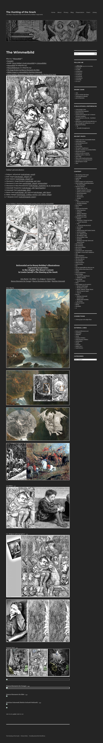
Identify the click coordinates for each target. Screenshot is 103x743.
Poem (88, 12)
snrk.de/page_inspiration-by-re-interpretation (44, 185)
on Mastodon (78, 71)
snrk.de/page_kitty (24, 190)
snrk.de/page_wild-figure (42, 192)
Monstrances (80, 196)
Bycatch (77, 294)
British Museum (79, 113)
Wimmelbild (17, 59)
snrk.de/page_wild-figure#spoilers (33, 188)
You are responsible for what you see (84, 267)
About (59, 12)
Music (77, 282)
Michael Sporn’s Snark (81, 161)
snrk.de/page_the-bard (23, 192)
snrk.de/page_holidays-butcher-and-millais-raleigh (34, 194)
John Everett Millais (80, 247)
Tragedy (79, 228)
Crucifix (79, 198)
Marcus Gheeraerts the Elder (41, 281)
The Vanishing (79, 245)
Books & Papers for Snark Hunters (84, 181)
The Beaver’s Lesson (82, 287)
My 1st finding (79, 244)
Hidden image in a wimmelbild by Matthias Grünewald (24, 72)
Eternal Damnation (82, 193)
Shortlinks (78, 306)
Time (76, 163)
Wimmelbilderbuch (13, 68)
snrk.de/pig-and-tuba (33, 181)
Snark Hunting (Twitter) (81, 339)
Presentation (80, 12)
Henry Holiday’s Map (82, 237)
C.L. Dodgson (41, 279)
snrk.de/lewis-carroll (28, 174)
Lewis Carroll (78, 279)
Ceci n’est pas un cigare (83, 291)
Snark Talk (78, 178)
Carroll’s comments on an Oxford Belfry (85, 150)
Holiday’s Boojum (81, 277)
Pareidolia (79, 239)
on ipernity (78, 68)
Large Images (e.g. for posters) (83, 284)
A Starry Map (78, 146)
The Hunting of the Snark (21, 12)
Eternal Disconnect (80, 151)
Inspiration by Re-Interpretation (83, 250)
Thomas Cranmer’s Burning (84, 190)
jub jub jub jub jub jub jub (84, 225)
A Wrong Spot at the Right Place (83, 319)
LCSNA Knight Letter (80, 109)
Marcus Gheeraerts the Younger (21, 281)
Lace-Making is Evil (82, 234)
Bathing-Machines (82, 213)
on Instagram (78, 78)
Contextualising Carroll (81, 143)
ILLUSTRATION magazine (82, 111)
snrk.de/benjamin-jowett (27, 197)
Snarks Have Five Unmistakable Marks (85, 139)
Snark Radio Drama (80, 141)
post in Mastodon (79, 98)
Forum (77, 336)
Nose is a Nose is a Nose (83, 202)
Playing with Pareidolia (82, 299)
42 (76, 308)
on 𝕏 (77, 81)
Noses (77, 200)
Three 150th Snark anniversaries (83, 158)
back (27, 534)
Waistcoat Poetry (79, 262)
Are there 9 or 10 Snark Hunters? (83, 160)
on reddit (77, 69)
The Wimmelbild (81, 185)
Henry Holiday (79, 274)
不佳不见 (79, 293)
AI (77, 126)
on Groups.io (78, 73)
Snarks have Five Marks (81, 208)
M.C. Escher (80, 301)
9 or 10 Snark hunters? (81, 176)
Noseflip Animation (82, 203)
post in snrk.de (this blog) (82, 94)
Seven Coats (80, 195)
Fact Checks (78, 144)
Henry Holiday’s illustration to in (31, 74)
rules (76, 93)
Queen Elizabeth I (79, 255)
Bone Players (78, 205)
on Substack (78, 74)
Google (77, 343)
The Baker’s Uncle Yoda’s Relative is (84, 252)
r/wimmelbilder (41, 63)
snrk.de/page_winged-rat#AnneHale (35, 183)
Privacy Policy (24, 736)
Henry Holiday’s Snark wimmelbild (23, 63)
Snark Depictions (81, 210)
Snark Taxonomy (82, 222)
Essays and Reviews (80, 272)
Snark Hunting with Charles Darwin (86, 230)
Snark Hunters (79, 348)
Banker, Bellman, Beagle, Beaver (85, 289)
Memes (77, 304)
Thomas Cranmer (79, 186)
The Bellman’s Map (82, 235)
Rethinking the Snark (81, 217)
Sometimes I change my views (84, 220)
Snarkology (78, 333)
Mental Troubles (81, 281)
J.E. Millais (33, 279)
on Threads (78, 79)
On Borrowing (79, 264)
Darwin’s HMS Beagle (82, 286)
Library (95, 12)
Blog (72, 12)
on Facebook (78, 76)
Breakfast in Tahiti (81, 215)
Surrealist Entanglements (83, 128)
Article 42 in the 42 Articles (82, 153)
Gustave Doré (51, 279)
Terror (77, 207)
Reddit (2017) (78, 346)
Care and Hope (79, 261)
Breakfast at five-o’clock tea (82, 155)
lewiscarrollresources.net (82, 331)
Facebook (77, 344)
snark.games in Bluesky (81, 96)
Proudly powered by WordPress (37, 736)
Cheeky (77, 271)
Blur (76, 266)
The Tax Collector (79, 259)
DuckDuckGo (78, 341)
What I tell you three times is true (83, 269)
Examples (10, 61)
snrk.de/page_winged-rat (23, 176)
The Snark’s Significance (81, 148)
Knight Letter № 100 (82, 188)
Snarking (79, 212)
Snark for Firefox (79, 303)
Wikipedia (78, 334)
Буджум (79, 218)
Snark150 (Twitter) (80, 338)
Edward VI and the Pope (81, 257)
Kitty (76, 254)
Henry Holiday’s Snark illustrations (84, 183)
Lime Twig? (78, 156)
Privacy (66, 12)
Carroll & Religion (81, 232)
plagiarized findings (80, 124)
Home (53, 12)
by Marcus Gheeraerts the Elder (23, 70)
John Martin (24, 279)
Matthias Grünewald (58, 281)
